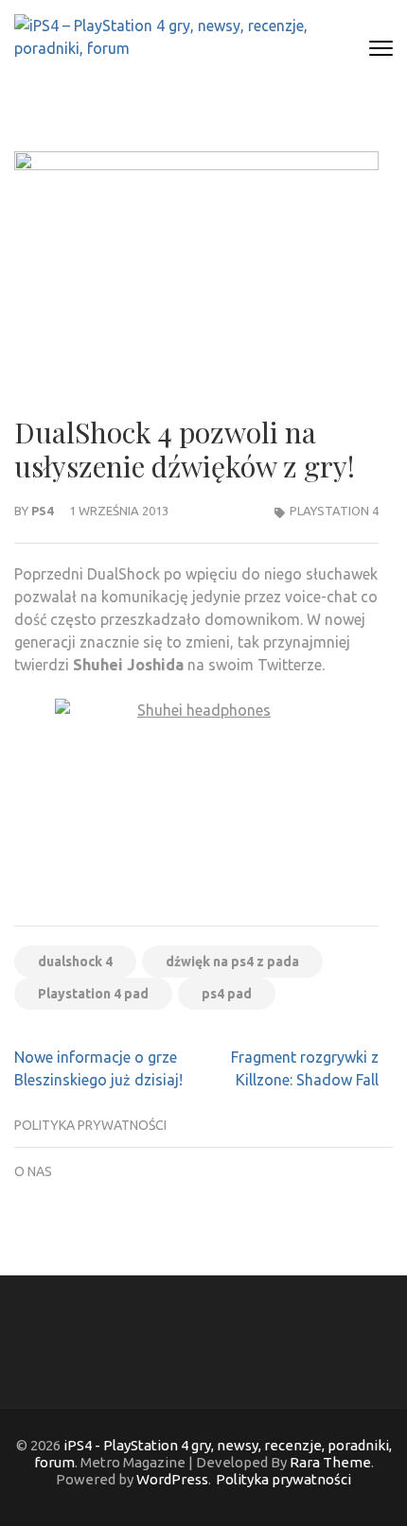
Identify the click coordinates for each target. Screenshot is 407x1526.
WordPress (172, 1479)
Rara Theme (330, 1462)
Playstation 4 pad (93, 993)
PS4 (42, 510)
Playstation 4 (334, 510)
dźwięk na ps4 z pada (232, 961)
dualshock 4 (75, 961)
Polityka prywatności (90, 1125)
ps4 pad (227, 993)
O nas (33, 1171)
